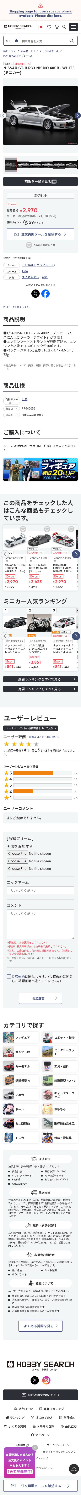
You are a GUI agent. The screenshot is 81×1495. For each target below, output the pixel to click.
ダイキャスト (30, 277)
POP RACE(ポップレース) (38, 265)
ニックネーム (18, 882)
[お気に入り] (49, 26)
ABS (45, 277)
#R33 (6, 307)
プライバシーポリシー (59, 1445)
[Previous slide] (3, 115)
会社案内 (20, 1445)
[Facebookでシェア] (45, 293)
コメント (14, 905)
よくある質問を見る (39, 1325)
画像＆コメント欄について (44, 736)
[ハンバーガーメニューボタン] (73, 27)
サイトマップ (40, 1458)
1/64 (25, 271)
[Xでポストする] (35, 293)
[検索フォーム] (64, 27)
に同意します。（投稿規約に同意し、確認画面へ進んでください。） (42, 978)
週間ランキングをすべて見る (39, 679)
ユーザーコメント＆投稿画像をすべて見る (29, 728)
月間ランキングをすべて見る (39, 688)
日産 (24, 399)
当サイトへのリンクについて (59, 1451)
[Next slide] (78, 115)
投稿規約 (18, 976)
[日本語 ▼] (41, 26)
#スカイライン (21, 307)
